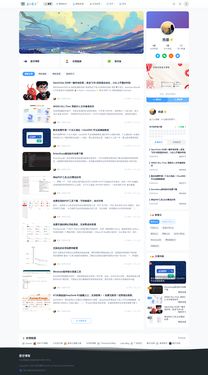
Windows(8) (156, 240)
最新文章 (29, 74)
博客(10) (166, 234)
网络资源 (56, 74)
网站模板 (43, 74)
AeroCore (48, 366)
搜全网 (179, 99)
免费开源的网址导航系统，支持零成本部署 (74, 224)
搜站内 (158, 99)
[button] (186, 4)
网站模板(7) (170, 240)
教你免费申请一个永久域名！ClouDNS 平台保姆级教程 (81, 130)
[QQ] (158, 56)
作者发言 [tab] (177, 142)
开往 (124, 4)
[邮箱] (177, 56)
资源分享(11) (168, 228)
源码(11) (154, 234)
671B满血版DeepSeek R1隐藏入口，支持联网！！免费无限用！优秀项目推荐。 (93, 295)
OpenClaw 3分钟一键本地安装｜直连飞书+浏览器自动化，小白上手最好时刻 (92, 83)
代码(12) (154, 228)
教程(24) (154, 222)
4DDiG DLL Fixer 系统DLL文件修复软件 (73, 106)
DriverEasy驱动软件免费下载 (68, 153)
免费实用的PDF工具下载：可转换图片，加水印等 (78, 201)
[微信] (164, 56)
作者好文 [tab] (159, 142)
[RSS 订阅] (171, 56)
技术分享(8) (179, 234)
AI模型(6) (155, 246)
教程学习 (70, 74)
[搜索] (173, 4)
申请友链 (182, 338)
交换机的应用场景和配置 (65, 248)
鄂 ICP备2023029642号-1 (34, 370)
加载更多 (83, 321)
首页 (50, 4)
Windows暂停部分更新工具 (67, 272)
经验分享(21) (168, 222)
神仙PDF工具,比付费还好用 (67, 177)
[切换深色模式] (180, 4)
